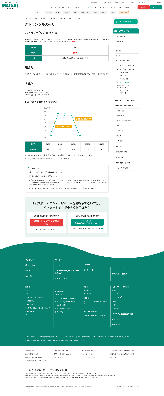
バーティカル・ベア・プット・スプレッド (125, 86)
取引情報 (118, 51)
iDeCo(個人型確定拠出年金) (122, 314)
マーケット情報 (116, 7)
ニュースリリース (119, 268)
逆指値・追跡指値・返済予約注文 (66, 298)
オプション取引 (120, 36)
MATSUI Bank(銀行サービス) (95, 315)
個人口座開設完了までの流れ (45, 229)
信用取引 (28, 293)
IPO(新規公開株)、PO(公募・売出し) (37, 308)
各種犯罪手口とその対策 (61, 350)
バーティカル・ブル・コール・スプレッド (125, 92)
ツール (93, 7)
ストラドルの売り (122, 75)
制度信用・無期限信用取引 (35, 297)
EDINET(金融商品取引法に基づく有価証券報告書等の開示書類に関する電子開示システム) (55, 340)
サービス (85, 7)
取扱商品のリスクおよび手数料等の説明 (122, 354)
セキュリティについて (88, 350)
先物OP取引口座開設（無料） (87, 222)
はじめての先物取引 (122, 168)
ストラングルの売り (123, 82)
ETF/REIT (58, 295)
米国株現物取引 (89, 290)
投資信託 (67, 12)
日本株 (49, 12)
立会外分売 (59, 291)
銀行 (113, 12)
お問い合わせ (94, 2)
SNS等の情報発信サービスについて (35, 361)
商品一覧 (39, 12)
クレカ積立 (124, 12)
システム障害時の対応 (31, 354)
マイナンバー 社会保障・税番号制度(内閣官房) (114, 337)
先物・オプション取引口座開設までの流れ (86, 228)
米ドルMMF (116, 319)
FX (75, 12)
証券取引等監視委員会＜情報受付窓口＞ (79, 337)
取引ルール (119, 56)
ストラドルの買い (122, 72)
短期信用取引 (31, 301)
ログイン (156, 7)
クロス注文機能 (60, 305)
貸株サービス (29, 311)
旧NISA (116, 305)
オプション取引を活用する (124, 60)
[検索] (153, 2)
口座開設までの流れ (121, 152)
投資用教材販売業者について (62, 354)
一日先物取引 (120, 130)
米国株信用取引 (89, 293)
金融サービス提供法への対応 (33, 357)
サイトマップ (117, 325)
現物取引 (28, 290)
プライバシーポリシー (88, 357)
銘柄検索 (159, 2)
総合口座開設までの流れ (63, 308)
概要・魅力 (119, 41)
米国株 (57, 12)
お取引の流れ (119, 157)
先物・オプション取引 (121, 31)
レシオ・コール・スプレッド (125, 66)
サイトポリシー (58, 357)
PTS (26, 315)
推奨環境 (113, 357)
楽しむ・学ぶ (66, 7)
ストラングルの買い (123, 79)
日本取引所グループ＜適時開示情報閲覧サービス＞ (42, 337)
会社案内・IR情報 (119, 2)
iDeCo (103, 12)
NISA (95, 12)
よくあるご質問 (106, 2)
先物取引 (118, 135)
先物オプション (85, 12)
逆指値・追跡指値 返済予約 (124, 120)
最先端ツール (120, 115)
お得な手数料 (120, 111)
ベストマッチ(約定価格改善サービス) (67, 302)
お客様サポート (130, 7)
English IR (132, 2)
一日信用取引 (31, 304)
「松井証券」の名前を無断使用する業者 (122, 350)
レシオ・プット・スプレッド (125, 69)
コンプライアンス (87, 354)
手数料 (77, 7)
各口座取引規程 (29, 350)
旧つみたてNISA (119, 308)
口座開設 (143, 7)
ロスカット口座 (121, 125)
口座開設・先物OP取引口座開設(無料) (46, 222)
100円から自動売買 (90, 311)
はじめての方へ (55, 7)
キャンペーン (104, 7)
